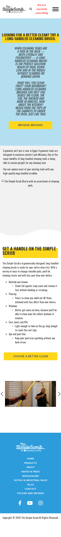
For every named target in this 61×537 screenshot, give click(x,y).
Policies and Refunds (30, 493)
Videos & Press (30, 472)
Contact (30, 489)
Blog (30, 485)
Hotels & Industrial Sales (30, 480)
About (30, 467)
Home (30, 459)
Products (30, 463)
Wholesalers (30, 476)
